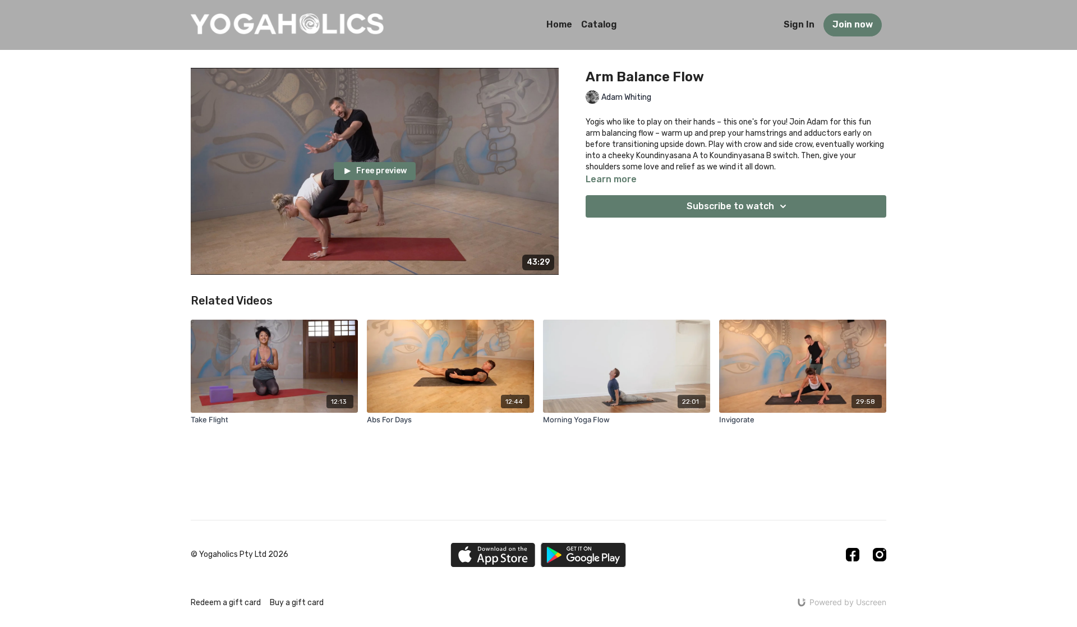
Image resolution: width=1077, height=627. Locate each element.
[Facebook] (852, 554)
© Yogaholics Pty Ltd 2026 (239, 555)
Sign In (799, 24)
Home (559, 24)
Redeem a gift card (226, 602)
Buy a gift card (297, 602)
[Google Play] (583, 555)
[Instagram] (879, 554)
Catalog (599, 24)
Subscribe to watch (730, 206)
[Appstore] (493, 555)
